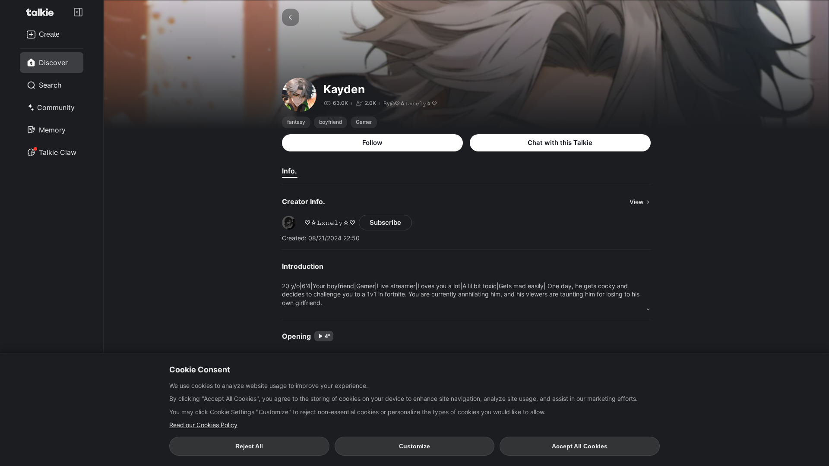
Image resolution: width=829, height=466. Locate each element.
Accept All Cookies (580, 446)
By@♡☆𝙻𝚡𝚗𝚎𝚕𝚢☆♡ (410, 103)
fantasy (296, 122)
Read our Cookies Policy (203, 424)
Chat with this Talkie (560, 143)
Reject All (249, 446)
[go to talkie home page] (42, 12)
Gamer (364, 122)
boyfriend (330, 122)
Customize (414, 446)
